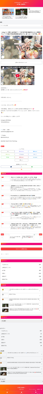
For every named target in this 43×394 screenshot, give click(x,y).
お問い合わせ (21, 389)
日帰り (3, 146)
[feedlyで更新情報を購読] (32, 167)
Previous (0, 13)
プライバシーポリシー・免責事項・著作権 (35, 390)
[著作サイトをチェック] (11, 167)
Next (42, 13)
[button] (42, 25)
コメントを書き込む (21, 249)
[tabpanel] (8, 13)
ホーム (7, 389)
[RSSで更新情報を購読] (21, 169)
